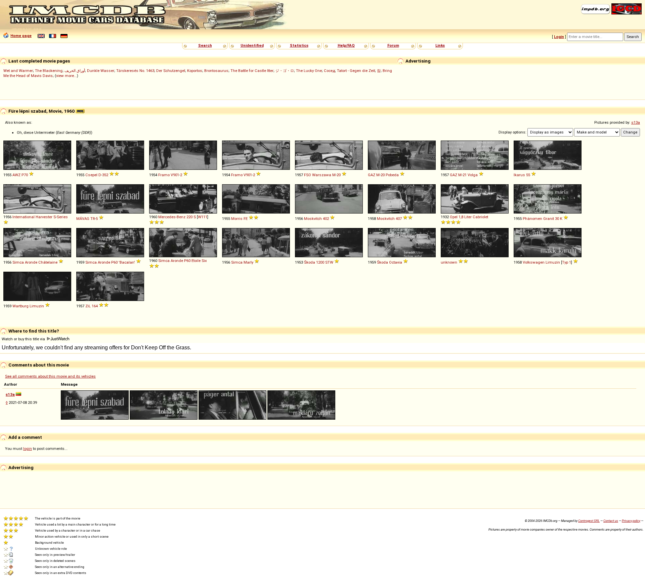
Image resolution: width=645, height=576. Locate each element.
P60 (114, 262)
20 (339, 174)
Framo (164, 174)
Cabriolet (480, 217)
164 (95, 306)
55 (528, 174)
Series (62, 217)
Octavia (395, 262)
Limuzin (553, 262)
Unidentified (252, 45)
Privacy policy (631, 521)
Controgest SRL (589, 521)
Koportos (194, 70)
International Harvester (32, 217)
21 (465, 174)
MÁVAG (82, 218)
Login (559, 36)
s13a (635, 122)
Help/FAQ (346, 45)
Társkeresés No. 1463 (135, 70)
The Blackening (48, 70)
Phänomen (532, 218)
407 (399, 218)
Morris (237, 218)
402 (326, 218)
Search (205, 45)
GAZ (371, 174)
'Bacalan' (127, 262)
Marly (248, 262)
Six (204, 260)
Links (440, 45)
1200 (320, 262)
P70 (25, 174)
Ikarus (519, 174)
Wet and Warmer (18, 70)
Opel (454, 217)
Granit (548, 218)
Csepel (91, 174)
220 (189, 217)
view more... (66, 75)
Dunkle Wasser (100, 70)
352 (105, 174)
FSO (307, 174)
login (27, 448)
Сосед (329, 70)
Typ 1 (566, 262)
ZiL (88, 306)
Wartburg (20, 306)
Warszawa (321, 174)
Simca (18, 262)
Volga (473, 174)
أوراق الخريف (74, 70)
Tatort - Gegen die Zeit (356, 70)
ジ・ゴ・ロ (284, 70)
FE (246, 218)
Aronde (31, 262)
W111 (202, 217)
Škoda (309, 262)
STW (329, 262)
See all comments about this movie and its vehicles (50, 376)
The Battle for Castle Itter (251, 70)
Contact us (610, 521)
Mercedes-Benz (171, 217)
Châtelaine (47, 262)
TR (92, 218)
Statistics (299, 45)
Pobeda (392, 174)
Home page (21, 35)
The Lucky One (309, 70)
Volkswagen (534, 262)
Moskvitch (313, 218)
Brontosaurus (216, 70)
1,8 (461, 217)
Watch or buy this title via (24, 339)
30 (557, 218)
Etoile (196, 260)
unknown (449, 262)
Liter (468, 217)
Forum (393, 45)
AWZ (16, 174)
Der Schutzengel (170, 70)
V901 (175, 174)
